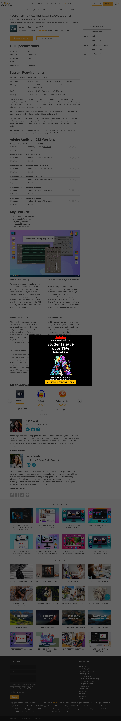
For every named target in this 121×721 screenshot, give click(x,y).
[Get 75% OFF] (60, 360)
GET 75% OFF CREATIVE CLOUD (60, 382)
